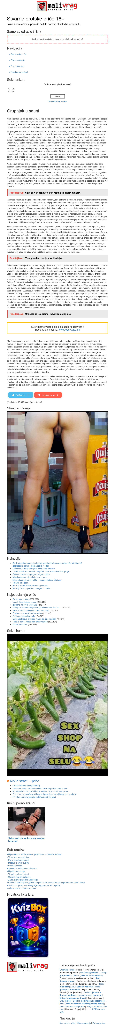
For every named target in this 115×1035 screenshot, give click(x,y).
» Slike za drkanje (17, 60)
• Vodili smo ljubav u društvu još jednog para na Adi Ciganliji (33, 885)
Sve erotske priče (67, 1022)
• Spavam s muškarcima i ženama (22, 868)
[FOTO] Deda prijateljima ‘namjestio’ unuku (31, 588)
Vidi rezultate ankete (58, 101)
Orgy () (65, 1000)
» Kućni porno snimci (18, 72)
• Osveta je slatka (14, 865)
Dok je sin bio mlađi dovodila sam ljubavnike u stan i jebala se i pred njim (45, 794)
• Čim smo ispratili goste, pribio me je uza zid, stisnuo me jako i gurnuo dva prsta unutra (46, 882)
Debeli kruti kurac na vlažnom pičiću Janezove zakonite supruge (41, 571)
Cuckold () (81, 993)
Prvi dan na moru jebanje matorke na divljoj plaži (34, 796)
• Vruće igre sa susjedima (18, 857)
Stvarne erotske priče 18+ (35, 18)
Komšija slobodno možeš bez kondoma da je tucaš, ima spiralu (40, 791)
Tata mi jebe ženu (20, 582)
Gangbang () (89, 972)
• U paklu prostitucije (16, 871)
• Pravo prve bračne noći (18, 860)
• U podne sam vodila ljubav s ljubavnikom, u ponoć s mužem (34, 854)
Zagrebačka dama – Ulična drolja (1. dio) (31, 565)
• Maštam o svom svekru (18, 862)
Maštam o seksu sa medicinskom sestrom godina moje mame (40, 788)
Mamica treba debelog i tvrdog (26, 785)
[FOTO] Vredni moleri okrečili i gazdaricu (30, 585)
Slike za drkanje (84, 1022)
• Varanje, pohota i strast (18, 874)
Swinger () (73, 997)
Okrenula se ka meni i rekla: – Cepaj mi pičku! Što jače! (37, 579)
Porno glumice (98, 1022)
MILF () (82, 986)
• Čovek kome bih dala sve (19, 876)
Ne (13, 91)
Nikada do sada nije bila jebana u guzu (30, 577)
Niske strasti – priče (24, 780)
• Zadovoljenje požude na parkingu (22, 879)
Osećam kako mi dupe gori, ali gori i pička (31, 574)
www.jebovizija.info (69, 329)
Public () (88, 975)
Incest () (80, 988)
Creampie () (67, 969)
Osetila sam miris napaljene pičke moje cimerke (34, 568)
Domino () (89, 1000)
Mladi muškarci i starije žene (72, 1006)
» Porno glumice (16, 66)
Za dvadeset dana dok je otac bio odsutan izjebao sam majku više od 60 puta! (47, 563)
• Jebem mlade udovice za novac (21, 888)
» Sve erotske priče (17, 54)
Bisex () (82, 1003)
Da (13, 88)
